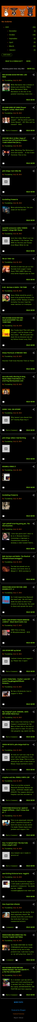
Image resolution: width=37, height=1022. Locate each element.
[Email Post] (3, 101)
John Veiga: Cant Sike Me (11, 171)
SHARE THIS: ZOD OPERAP (11, 409)
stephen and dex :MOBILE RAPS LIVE (16, 777)
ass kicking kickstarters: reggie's (15, 873)
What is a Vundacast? (14, 61)
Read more (30, 100)
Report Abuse (18, 1018)
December (13, 31)
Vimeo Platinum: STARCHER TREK (14, 353)
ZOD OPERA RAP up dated (11, 650)
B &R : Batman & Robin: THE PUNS (14, 287)
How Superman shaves (11, 904)
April (11, 42)
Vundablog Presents (10, 199)
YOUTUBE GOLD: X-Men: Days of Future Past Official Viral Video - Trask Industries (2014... (15, 140)
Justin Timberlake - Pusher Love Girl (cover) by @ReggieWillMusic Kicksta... (16, 681)
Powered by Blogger (18, 1010)
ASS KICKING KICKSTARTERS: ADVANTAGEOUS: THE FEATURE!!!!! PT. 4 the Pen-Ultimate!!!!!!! (15, 970)
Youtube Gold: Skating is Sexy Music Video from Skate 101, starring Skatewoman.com (13, 379)
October (12, 35)
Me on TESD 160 (8, 259)
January (12, 50)
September (13, 39)
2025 (7, 27)
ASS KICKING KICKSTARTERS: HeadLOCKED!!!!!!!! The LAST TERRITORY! (12, 320)
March (11, 46)
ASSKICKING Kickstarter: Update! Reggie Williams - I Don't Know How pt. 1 (15, 810)
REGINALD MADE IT (9, 466)
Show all (31, 69)
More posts (18, 1002)
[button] (33, 75)
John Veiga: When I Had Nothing (14, 438)
